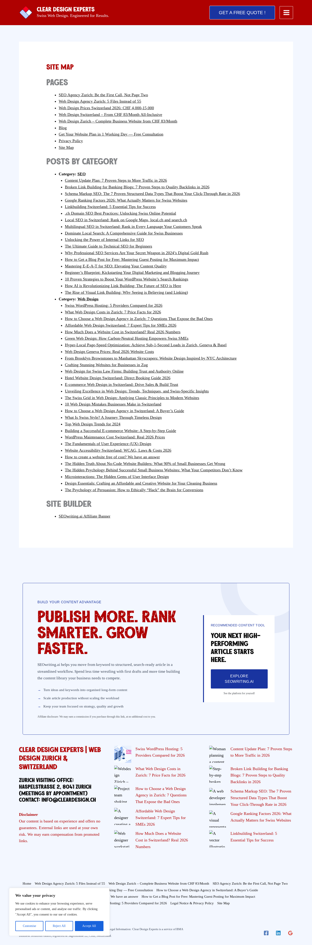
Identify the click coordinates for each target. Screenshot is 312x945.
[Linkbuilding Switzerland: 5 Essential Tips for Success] (217, 838)
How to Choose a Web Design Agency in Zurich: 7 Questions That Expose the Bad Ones (139, 318)
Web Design (87, 299)
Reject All (59, 926)
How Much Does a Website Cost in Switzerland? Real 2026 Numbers (122, 332)
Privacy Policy (71, 141)
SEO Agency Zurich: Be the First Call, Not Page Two (103, 95)
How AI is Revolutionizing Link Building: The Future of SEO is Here (123, 285)
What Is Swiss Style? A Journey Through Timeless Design (113, 417)
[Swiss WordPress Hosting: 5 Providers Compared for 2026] (122, 754)
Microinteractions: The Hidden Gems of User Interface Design (117, 476)
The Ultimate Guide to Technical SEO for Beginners (108, 246)
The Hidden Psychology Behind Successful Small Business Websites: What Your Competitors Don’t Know (154, 470)
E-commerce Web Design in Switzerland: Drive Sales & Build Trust (121, 384)
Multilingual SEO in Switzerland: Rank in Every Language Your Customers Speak (133, 226)
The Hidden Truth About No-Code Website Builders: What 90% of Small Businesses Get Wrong (145, 463)
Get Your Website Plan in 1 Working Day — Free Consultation (111, 134)
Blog (63, 127)
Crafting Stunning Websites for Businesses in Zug (106, 365)
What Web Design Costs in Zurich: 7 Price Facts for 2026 (113, 312)
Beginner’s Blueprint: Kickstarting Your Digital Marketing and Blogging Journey (132, 272)
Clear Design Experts (66, 9)
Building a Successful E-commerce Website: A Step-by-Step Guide (120, 430)
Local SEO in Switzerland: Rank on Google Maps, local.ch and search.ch (126, 220)
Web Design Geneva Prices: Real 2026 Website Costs (109, 351)
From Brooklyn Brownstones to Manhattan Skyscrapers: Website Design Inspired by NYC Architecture (151, 358)
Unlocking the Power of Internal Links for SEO (104, 239)
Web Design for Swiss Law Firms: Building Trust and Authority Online (124, 371)
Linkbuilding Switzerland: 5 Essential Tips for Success (110, 206)
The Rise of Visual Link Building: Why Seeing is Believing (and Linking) (126, 292)
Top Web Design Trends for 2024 (92, 424)
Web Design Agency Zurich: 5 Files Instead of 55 (100, 101)
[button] (242, 12)
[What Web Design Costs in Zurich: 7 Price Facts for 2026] (122, 774)
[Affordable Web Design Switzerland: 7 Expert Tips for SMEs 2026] (122, 816)
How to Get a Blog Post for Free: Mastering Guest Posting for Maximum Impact (132, 259)
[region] (59, 912)
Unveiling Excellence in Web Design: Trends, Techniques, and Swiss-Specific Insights (137, 391)
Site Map (66, 147)
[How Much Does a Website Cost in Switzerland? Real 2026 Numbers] (122, 838)
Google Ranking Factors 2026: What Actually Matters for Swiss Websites (126, 200)
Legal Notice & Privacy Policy (192, 903)
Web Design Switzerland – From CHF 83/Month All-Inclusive (110, 114)
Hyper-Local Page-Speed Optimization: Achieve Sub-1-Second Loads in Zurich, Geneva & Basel (146, 345)
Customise (29, 926)
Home (27, 883)
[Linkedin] (278, 933)
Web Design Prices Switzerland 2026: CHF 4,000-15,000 (106, 108)
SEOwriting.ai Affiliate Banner (84, 516)
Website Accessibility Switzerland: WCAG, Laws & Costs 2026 (118, 450)
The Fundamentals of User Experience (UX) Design (108, 443)
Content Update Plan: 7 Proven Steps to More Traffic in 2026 (116, 180)
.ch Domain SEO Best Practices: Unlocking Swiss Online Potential (120, 213)
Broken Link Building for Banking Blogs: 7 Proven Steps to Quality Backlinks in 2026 (137, 187)
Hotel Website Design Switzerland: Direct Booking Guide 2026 (117, 378)
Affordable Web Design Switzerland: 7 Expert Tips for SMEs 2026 (120, 325)
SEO (81, 174)
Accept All (89, 926)
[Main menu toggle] (286, 12)
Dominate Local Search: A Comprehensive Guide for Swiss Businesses (124, 233)
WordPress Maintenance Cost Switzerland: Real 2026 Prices (115, 437)
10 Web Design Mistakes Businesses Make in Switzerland (113, 404)
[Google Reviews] (290, 933)
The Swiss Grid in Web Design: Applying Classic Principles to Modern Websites (132, 397)
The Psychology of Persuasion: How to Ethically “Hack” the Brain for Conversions (134, 490)
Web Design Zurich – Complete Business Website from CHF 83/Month (118, 121)
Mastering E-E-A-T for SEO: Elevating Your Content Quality (116, 266)
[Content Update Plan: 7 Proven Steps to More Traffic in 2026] (217, 754)
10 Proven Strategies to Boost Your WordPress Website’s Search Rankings (126, 279)
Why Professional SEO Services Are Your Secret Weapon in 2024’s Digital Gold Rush (136, 253)
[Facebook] (266, 933)
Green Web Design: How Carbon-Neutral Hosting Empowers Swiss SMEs (126, 338)
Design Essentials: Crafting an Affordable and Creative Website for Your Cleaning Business (141, 483)
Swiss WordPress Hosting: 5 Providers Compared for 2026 (113, 305)
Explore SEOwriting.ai (239, 678)
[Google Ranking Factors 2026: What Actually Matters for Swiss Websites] (217, 819)
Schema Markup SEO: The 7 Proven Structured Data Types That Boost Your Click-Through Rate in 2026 (152, 193)
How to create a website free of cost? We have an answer (112, 457)
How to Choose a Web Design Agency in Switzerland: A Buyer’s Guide (124, 410)
